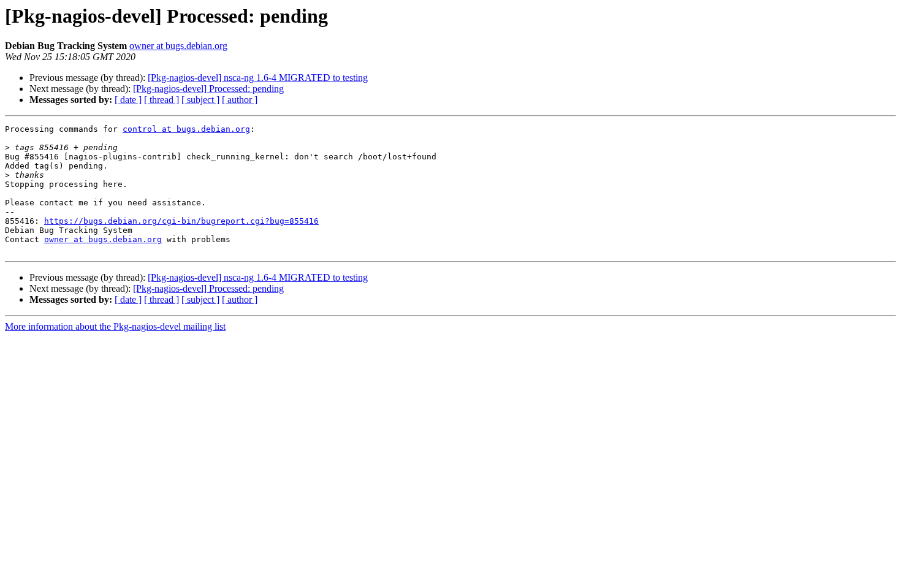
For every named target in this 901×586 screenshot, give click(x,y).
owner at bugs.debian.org (178, 45)
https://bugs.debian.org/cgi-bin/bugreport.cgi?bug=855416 (181, 221)
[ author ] (239, 99)
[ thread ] (161, 99)
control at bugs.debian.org (186, 129)
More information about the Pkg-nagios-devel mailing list (115, 326)
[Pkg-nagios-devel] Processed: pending (208, 88)
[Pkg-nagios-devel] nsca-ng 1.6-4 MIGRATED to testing (258, 77)
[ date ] (128, 99)
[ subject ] (200, 99)
